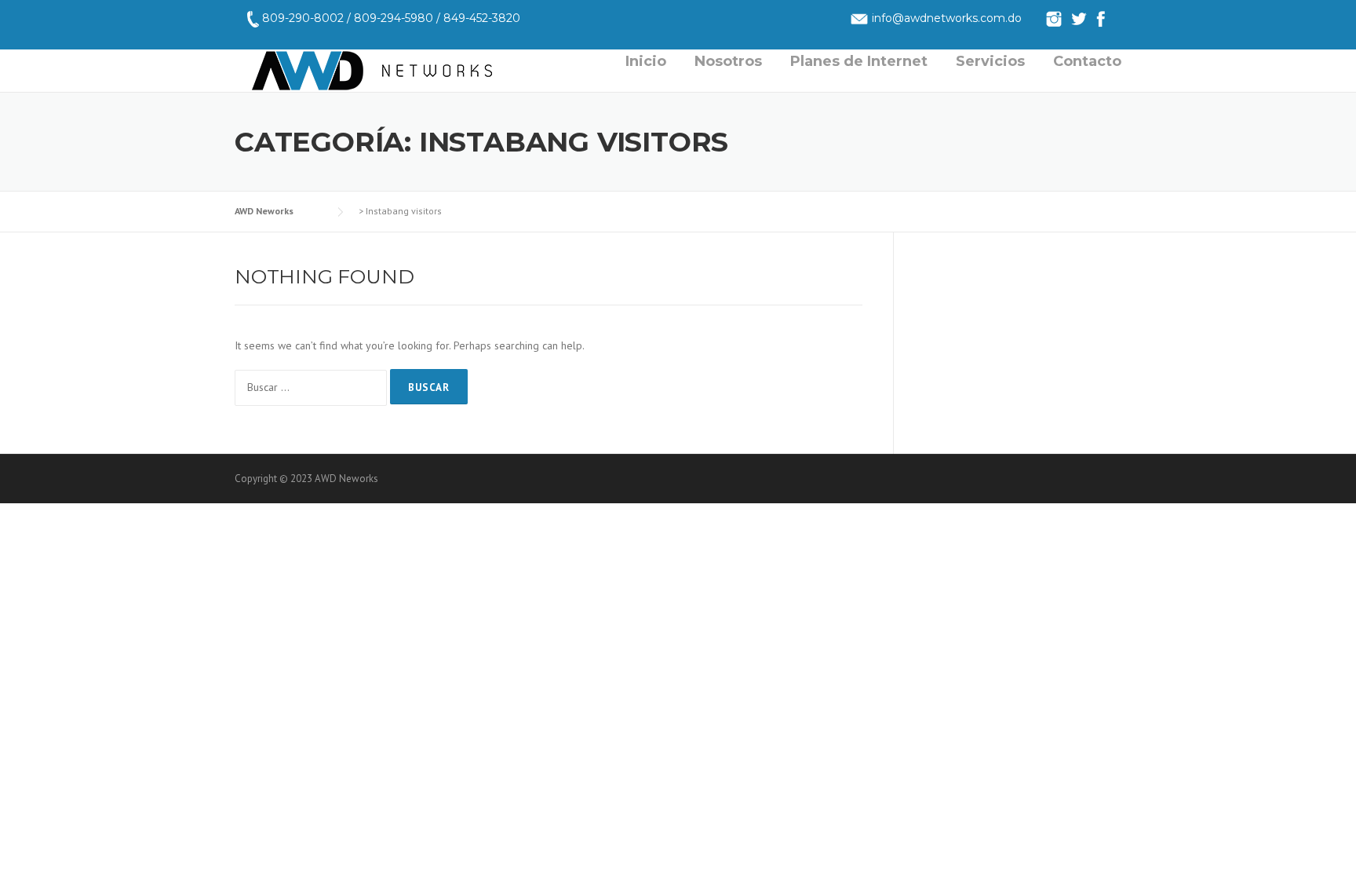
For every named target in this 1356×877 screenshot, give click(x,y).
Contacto (1087, 61)
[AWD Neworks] (372, 69)
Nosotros (728, 61)
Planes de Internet (859, 61)
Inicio (645, 61)
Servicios (990, 61)
